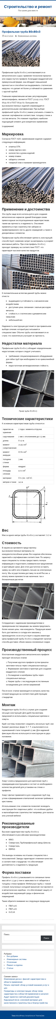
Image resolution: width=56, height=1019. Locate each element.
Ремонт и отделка (14, 965)
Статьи (10, 968)
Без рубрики (12, 956)
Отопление (12, 962)
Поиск (6, 934)
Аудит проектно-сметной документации (21, 997)
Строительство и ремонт (28, 6)
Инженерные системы (27, 36)
